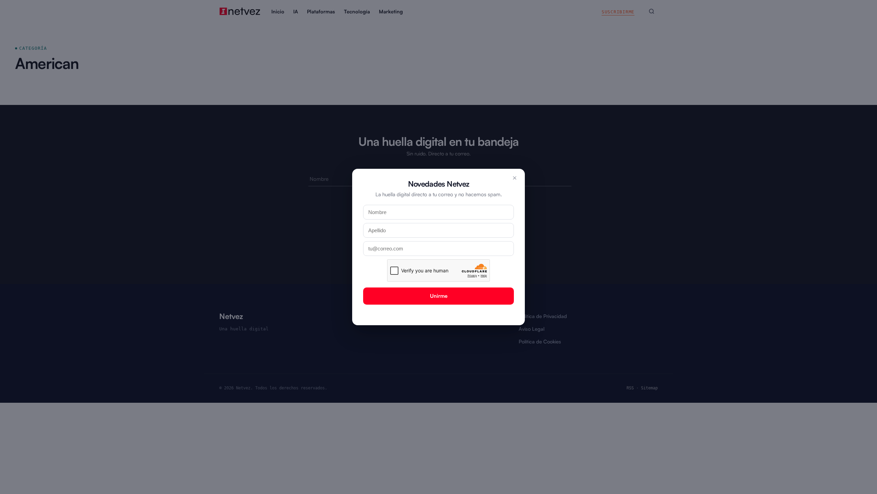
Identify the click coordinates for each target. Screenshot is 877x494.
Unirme (438, 296)
